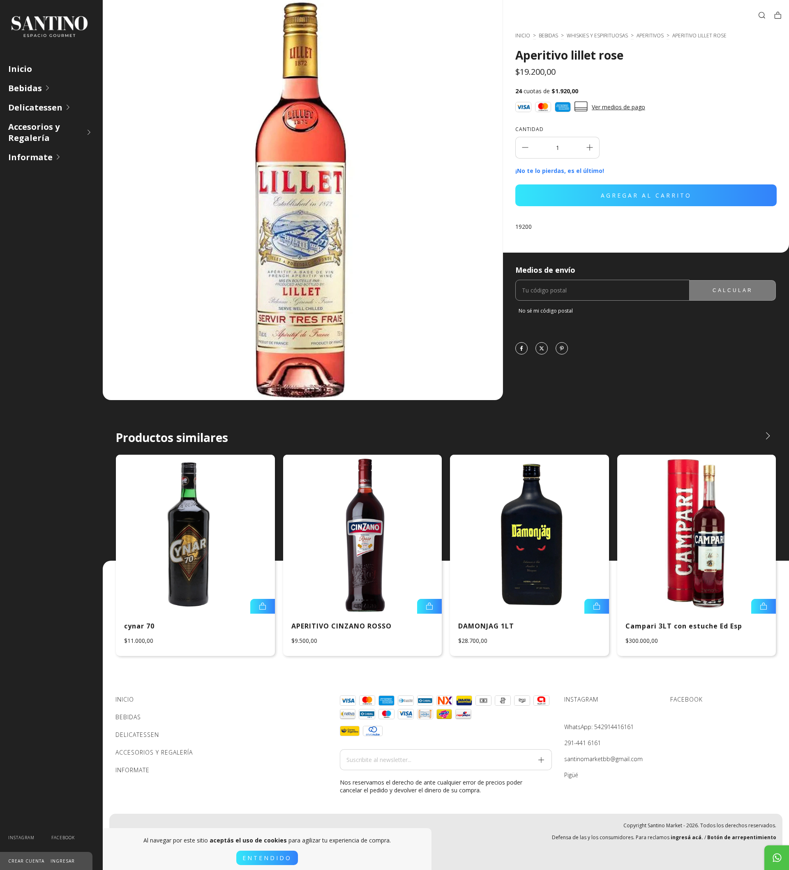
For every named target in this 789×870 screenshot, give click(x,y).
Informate (30, 157)
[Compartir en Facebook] (521, 349)
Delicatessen (35, 107)
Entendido (267, 858)
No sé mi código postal (546, 310)
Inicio (20, 68)
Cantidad (529, 129)
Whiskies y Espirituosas (597, 35)
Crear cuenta (26, 861)
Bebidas (25, 88)
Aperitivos (650, 35)
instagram (21, 837)
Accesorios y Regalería (34, 132)
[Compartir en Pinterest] (562, 349)
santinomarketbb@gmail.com (603, 759)
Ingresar (63, 861)
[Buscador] (762, 15)
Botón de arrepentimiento (741, 837)
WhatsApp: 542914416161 (599, 727)
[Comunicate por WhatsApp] (776, 857)
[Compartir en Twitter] (541, 349)
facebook (63, 837)
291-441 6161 (582, 743)
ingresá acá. (687, 837)
